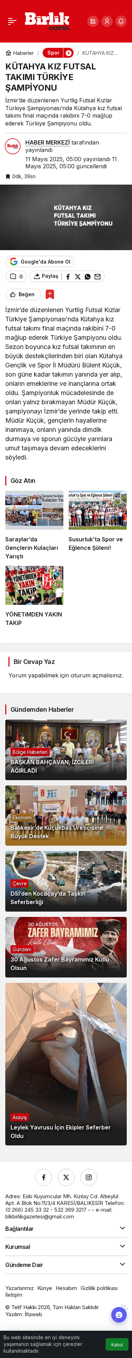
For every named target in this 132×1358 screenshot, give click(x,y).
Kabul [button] (117, 1344)
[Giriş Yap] (107, 21)
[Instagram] (88, 1177)
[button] (93, 21)
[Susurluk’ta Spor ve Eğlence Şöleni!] (98, 525)
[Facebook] (43, 1177)
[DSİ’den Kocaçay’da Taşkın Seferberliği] (66, 881)
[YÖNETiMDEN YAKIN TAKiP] (34, 596)
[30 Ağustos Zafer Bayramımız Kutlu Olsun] (66, 947)
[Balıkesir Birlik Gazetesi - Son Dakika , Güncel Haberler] (47, 20)
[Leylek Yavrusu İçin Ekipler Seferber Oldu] (66, 1064)
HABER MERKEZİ (47, 142)
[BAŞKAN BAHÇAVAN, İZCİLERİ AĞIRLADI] (66, 750)
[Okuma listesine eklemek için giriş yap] (50, 294)
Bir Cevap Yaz (34, 661)
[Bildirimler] (121, 21)
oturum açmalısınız (96, 675)
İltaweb (33, 1314)
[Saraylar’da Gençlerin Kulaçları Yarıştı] (34, 525)
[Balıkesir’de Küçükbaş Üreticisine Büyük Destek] (66, 815)
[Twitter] (66, 1177)
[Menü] (12, 21)
